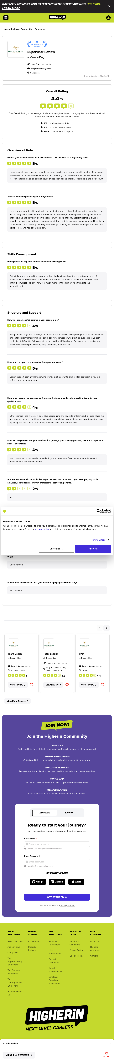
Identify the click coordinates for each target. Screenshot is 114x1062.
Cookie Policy (76, 955)
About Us (94, 941)
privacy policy (42, 529)
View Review (16, 684)
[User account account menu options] (109, 17)
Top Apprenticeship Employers (15, 961)
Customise (55, 548)
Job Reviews (14, 946)
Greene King (37, 57)
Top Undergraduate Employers (15, 982)
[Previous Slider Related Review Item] (100, 628)
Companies (13, 952)
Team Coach (15, 654)
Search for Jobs (15, 941)
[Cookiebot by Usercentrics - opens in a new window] (98, 511)
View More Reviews (16, 701)
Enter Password (32, 856)
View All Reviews (18, 1055)
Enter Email (30, 838)
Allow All (93, 548)
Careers (94, 955)
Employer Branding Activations (54, 980)
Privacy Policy (76, 950)
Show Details (98, 540)
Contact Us (33, 941)
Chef (81, 654)
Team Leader (50, 654)
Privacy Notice (67, 905)
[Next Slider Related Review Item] (106, 628)
